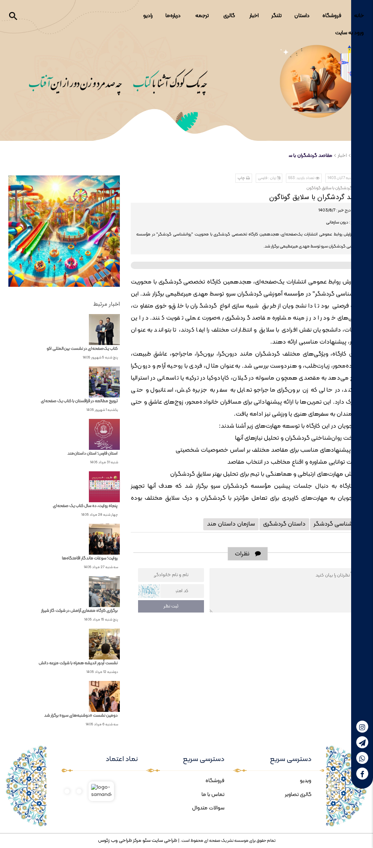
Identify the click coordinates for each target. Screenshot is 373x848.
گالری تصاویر (298, 794)
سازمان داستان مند (231, 524)
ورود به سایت (349, 33)
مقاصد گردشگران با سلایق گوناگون (297, 155)
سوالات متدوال (208, 808)
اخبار (254, 16)
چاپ (241, 178)
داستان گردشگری (284, 524)
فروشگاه (331, 16)
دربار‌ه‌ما (173, 16)
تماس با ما (212, 794)
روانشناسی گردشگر (337, 524)
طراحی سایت (163, 840)
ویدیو (305, 781)
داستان (302, 16)
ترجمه (202, 16)
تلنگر (276, 16)
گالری (229, 16)
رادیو (148, 16)
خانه (359, 16)
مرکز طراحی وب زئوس (119, 840)
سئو (145, 840)
